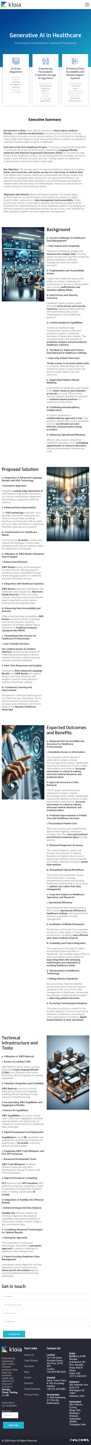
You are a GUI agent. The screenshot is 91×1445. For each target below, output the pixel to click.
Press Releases (32, 1389)
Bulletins (28, 1383)
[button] (87, 4)
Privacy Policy (31, 1394)
